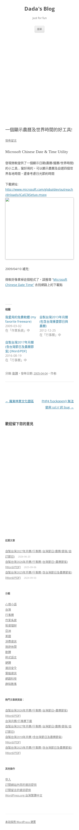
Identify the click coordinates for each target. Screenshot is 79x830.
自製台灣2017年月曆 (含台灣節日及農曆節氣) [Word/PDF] (19, 346)
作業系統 (11, 620)
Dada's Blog (39, 8)
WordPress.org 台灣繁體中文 (23, 795)
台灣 (8, 609)
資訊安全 (11, 668)
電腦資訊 (11, 673)
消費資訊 (11, 641)
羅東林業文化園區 (19, 401)
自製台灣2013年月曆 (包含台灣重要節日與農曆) (54, 321)
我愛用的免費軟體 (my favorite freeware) (20, 319)
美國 (8, 636)
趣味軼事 (11, 684)
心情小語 (11, 604)
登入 (8, 779)
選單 (39, 29)
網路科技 (11, 678)
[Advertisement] (39, 74)
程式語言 (11, 657)
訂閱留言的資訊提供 (18, 790)
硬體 (8, 663)
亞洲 (8, 631)
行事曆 (9, 615)
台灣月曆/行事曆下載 (18, 721)
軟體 (15, 373)
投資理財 (11, 625)
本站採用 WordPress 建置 (20, 822)
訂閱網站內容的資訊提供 (21, 785)
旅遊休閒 (11, 647)
